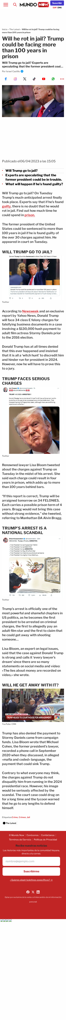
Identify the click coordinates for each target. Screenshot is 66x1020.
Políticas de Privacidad (45, 839)
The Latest (14, 29)
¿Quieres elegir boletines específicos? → (31, 880)
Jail (28, 817)
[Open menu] (5, 4)
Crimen (22, 817)
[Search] (15, 4)
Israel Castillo (13, 71)
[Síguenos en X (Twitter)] (33, 892)
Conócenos (33, 835)
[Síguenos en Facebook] (27, 892)
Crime (15, 817)
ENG (60, 7)
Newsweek (30, 311)
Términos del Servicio (20, 839)
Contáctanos (47, 835)
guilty (6, 206)
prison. (30, 215)
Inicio (4, 29)
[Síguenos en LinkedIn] (38, 892)
